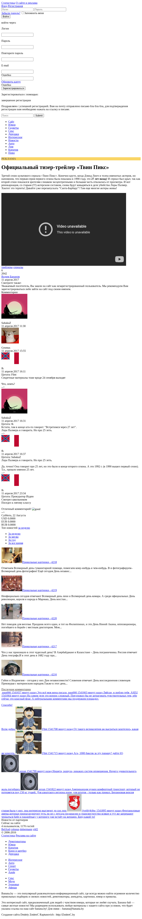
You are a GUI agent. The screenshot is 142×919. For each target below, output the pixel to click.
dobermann (26, 829)
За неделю (14, 533)
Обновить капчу (11, 81)
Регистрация (15, 6)
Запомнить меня (34, 13)
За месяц (13, 536)
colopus (15, 829)
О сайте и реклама (26, 2)
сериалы (18, 267)
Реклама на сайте (26, 835)
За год (12, 539)
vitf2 (35, 829)
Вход (4, 6)
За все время (15, 543)
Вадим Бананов (10, 276)
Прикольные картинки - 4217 (39, 646)
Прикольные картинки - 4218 (39, 562)
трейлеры (7, 267)
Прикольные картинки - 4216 (39, 674)
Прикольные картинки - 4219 (39, 590)
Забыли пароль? (10, 13)
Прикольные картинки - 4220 (39, 618)
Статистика (8, 2)
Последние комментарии (16, 689)
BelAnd (5, 829)
